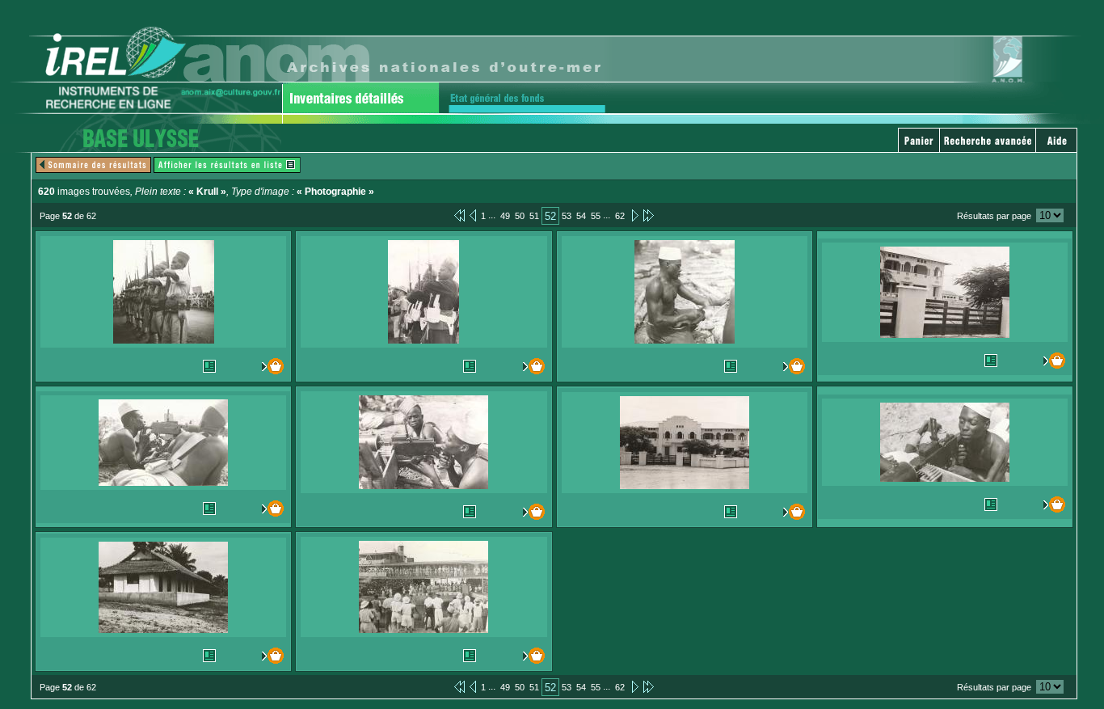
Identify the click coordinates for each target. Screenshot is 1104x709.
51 (534, 216)
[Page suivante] (634, 215)
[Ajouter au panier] (269, 366)
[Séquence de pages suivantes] (648, 215)
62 (620, 216)
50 (520, 216)
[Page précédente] (472, 215)
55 (595, 216)
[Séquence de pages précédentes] (459, 215)
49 (505, 216)
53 (566, 216)
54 (581, 216)
